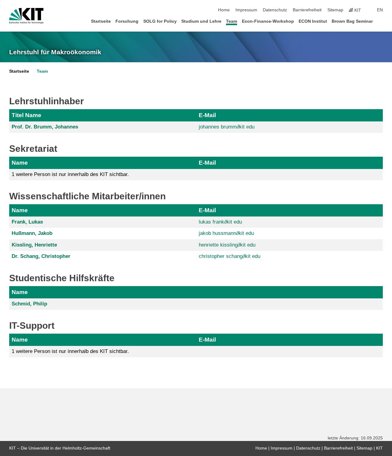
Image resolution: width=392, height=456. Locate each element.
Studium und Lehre (201, 21)
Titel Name (26, 115)
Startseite (101, 21)
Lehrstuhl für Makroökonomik (55, 52)
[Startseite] (381, 21)
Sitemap (335, 10)
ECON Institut (313, 21)
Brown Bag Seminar (352, 21)
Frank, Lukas (27, 222)
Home (224, 10)
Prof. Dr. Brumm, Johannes (45, 127)
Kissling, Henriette (34, 245)
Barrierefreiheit (307, 10)
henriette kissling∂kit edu (227, 245)
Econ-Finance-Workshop (268, 21)
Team (231, 21)
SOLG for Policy (160, 21)
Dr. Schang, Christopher (41, 256)
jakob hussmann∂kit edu (226, 233)
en (380, 10)
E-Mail (207, 115)
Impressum (246, 10)
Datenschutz (275, 10)
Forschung (126, 21)
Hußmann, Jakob (32, 233)
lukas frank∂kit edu (220, 222)
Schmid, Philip (29, 304)
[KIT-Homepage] (26, 16)
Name (20, 162)
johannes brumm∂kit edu (226, 127)
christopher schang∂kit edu (229, 256)
